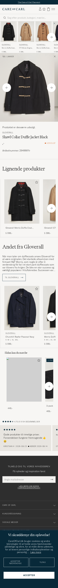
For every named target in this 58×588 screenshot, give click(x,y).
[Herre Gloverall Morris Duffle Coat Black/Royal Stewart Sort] (9, 31)
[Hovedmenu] (53, 9)
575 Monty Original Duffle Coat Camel (25, 48)
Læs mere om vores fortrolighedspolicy (29, 487)
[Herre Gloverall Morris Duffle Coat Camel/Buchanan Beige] (43, 31)
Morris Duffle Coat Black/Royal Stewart (8, 48)
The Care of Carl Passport (29, 2)
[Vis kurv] (48, 9)
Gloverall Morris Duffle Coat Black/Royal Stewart (19, 227)
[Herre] (24, 379)
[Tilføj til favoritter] (36, 182)
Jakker (10, 57)
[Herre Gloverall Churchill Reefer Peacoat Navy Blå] (21, 308)
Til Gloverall (12, 277)
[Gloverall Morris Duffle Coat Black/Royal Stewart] (21, 225)
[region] (29, 438)
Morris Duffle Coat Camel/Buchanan (43, 48)
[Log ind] (40, 9)
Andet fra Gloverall (23, 247)
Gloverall (6, 45)
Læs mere (35, 552)
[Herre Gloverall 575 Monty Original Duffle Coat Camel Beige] (26, 31)
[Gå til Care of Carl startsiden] (13, 9)
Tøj (3, 57)
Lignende (23, 169)
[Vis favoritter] (44, 9)
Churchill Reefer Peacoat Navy (20, 336)
